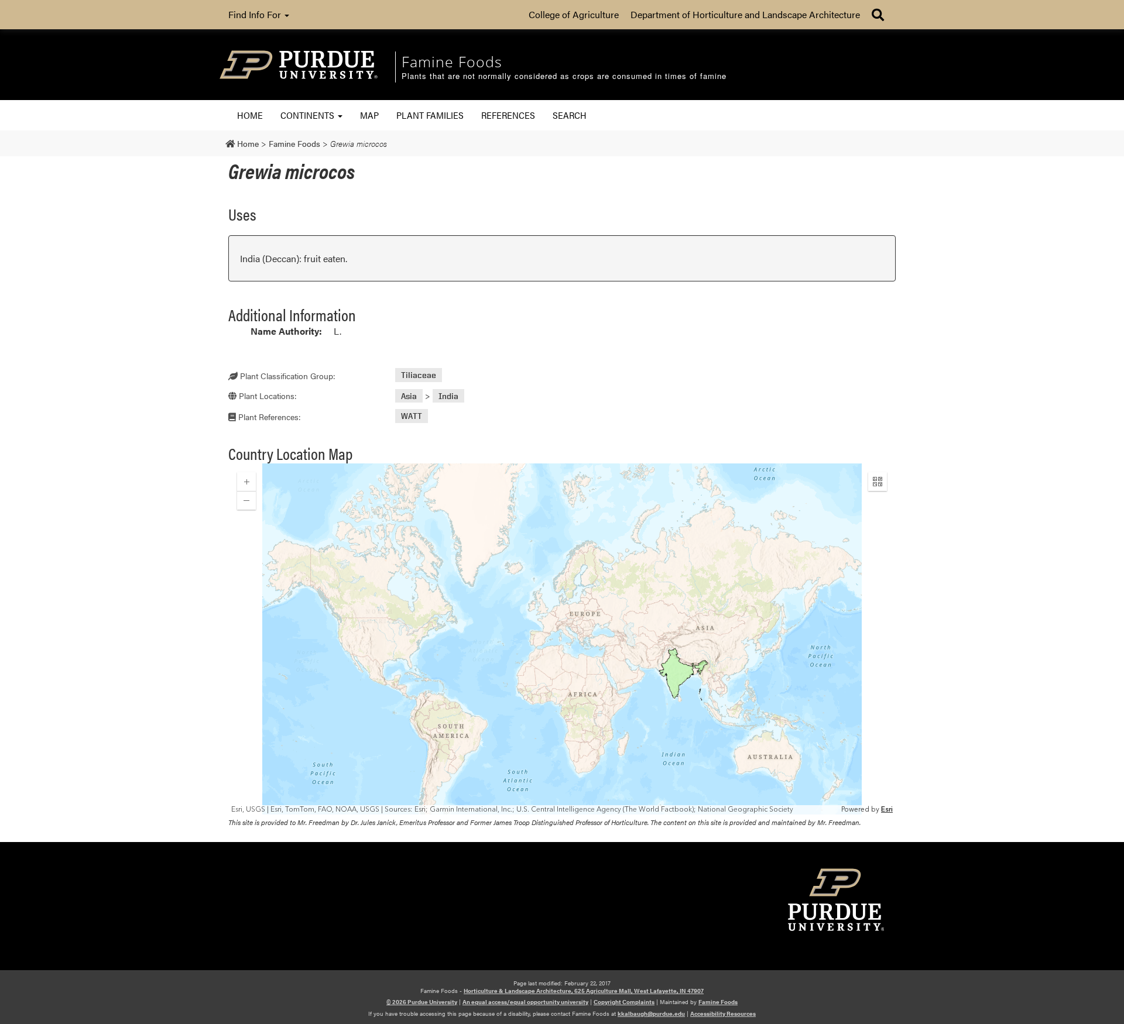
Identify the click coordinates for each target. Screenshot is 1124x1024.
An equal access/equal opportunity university (525, 1002)
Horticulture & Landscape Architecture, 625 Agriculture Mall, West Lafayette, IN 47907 (584, 991)
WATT (411, 416)
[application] (562, 639)
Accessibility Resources (723, 1013)
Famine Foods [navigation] (452, 61)
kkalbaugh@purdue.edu (651, 1013)
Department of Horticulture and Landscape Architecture (745, 14)
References (508, 115)
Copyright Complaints (624, 1002)
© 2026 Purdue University (421, 1002)
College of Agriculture (574, 14)
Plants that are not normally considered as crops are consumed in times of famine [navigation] (564, 76)
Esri (887, 809)
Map (369, 115)
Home (250, 115)
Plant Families (430, 115)
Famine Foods (718, 1002)
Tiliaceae (418, 375)
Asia (409, 395)
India (448, 395)
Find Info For (255, 14)
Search (570, 115)
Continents (308, 115)
